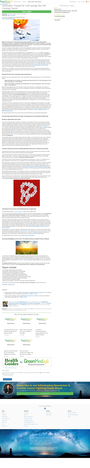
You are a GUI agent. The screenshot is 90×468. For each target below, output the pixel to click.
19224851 (25, 297)
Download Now (45, 393)
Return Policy (4, 420)
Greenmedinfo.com (22, 302)
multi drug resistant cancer (25, 230)
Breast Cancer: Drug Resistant (62, 12)
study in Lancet (36, 52)
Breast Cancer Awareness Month (38, 62)
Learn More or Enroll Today (8, 284)
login (40, 372)
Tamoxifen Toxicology (30, 168)
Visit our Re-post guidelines (8, 18)
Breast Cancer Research (36, 233)
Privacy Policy (4, 416)
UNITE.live (24, 304)
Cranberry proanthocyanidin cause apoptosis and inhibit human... (42, 332)
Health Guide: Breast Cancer (11, 367)
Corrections (4, 422)
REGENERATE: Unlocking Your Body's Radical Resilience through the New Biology (28, 302)
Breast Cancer (57, 9)
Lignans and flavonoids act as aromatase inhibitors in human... (10, 352)
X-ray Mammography (59, 16)
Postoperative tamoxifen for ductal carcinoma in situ (35, 292)
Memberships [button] (73, 1)
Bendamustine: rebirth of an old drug (29, 295)
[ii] (49, 224)
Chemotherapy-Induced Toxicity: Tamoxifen (65, 10)
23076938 (35, 293)
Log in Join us (81, 1)
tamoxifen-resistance (14, 134)
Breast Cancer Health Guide (28, 235)
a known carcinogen (18, 211)
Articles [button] (24, 1)
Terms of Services (5, 418)
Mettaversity (20, 259)
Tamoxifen (57, 20)
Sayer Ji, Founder (11, 15)
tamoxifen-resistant (41, 230)
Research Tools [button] (17, 1)
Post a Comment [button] (7, 379)
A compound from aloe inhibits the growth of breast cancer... (11, 331)
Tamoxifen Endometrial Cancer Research (38, 166)
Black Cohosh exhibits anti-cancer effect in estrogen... (26, 331)
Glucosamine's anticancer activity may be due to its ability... (26, 352)
